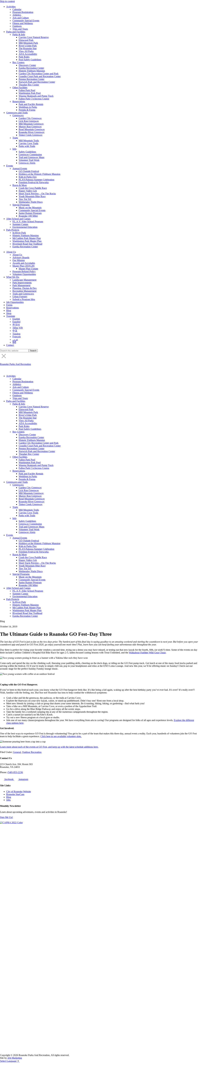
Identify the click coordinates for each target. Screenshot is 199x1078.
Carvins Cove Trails (28, 143)
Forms (9, 305)
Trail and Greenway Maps (31, 157)
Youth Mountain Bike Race (32, 196)
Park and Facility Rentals (31, 104)
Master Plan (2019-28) (23, 266)
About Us (11, 252)
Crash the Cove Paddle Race (33, 188)
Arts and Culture (20, 17)
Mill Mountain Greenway (31, 123)
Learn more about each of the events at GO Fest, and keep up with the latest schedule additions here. (49, 747)
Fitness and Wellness (22, 23)
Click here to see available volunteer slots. (60, 736)
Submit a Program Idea (23, 299)
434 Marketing (14, 1058)
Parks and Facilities (15, 31)
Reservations (18, 101)
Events (9, 165)
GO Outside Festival (29, 171)
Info (14, 149)
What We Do (12, 277)
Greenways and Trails (17, 112)
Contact (10, 345)
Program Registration (22, 12)
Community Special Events (25, 20)
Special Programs (21, 204)
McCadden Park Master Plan (26, 238)
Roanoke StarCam (15, 794)
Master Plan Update (28, 268)
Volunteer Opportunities (24, 274)
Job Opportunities (15, 302)
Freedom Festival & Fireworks (34, 182)
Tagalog (16, 333)
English (16, 319)
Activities (11, 6)
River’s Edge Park (28, 45)
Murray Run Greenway (30, 126)
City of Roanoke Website (18, 791)
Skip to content (7, 1)
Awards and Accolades (23, 263)
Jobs (8, 800)
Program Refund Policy (24, 271)
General (17, 752)
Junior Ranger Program (30, 213)
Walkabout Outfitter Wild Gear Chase (147, 652)
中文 (14, 330)
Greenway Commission (30, 154)
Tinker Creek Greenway (30, 135)
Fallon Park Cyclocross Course (34, 98)
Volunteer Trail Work (29, 160)
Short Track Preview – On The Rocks (37, 193)
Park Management (21, 285)
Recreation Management (24, 291)
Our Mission (18, 260)
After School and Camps (18, 218)
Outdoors (17, 26)
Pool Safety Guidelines (30, 59)
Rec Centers (18, 62)
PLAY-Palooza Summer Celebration (36, 179)
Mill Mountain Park (28, 43)
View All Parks (26, 51)
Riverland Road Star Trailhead (27, 244)
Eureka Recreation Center (31, 68)
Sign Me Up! (6, 817)
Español (16, 321)
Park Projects (12, 230)
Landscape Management (24, 279)
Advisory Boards (20, 257)
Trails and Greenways (23, 293)
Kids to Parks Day (28, 177)
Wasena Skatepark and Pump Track (36, 96)
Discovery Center (27, 65)
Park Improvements (22, 282)
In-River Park (19, 232)
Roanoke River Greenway (31, 132)
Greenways (18, 115)
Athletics (16, 15)
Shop (8, 313)
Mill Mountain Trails (29, 140)
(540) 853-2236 (15, 772)
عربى (15, 339)
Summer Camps (20, 224)
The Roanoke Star (28, 48)
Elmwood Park (26, 40)
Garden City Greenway (30, 118)
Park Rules (24, 57)
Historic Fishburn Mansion (32, 70)
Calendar (16, 9)
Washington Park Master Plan (27, 241)
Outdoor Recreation (32, 752)
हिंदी (14, 342)
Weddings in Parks (28, 107)
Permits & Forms (27, 110)
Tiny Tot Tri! (25, 199)
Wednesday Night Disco (31, 202)
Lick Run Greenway (29, 121)
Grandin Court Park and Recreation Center (40, 76)
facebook (9, 779)
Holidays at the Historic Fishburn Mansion (39, 174)
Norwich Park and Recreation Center (37, 82)
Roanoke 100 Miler (28, 216)
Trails (15, 137)
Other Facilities (19, 87)
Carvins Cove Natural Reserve (34, 37)
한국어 (16, 324)
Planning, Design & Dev (24, 288)
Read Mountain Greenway (32, 129)
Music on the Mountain (30, 207)
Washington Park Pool (30, 93)
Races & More (19, 185)
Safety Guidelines (27, 151)
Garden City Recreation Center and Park (38, 73)
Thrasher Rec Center (29, 84)
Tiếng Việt (17, 327)
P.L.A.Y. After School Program (27, 221)
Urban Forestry (19, 296)
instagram (23, 779)
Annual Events (19, 168)
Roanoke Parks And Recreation (15, 364)
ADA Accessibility (28, 54)
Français (16, 336)
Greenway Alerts (27, 163)
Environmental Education (24, 227)
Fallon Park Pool (27, 90)
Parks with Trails (27, 146)
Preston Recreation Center (31, 79)
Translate (10, 316)
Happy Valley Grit (28, 190)
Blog (8, 310)
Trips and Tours (20, 29)
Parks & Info (18, 34)
